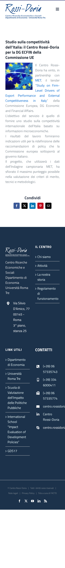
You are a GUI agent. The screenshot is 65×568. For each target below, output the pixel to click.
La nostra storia (43, 277)
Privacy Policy (28, 493)
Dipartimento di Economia (17, 362)
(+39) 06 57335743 (50, 369)
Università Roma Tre (14, 376)
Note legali (13, 493)
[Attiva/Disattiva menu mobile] (58, 9)
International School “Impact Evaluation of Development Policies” (17, 429)
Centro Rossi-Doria (51, 417)
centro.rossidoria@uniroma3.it (51, 406)
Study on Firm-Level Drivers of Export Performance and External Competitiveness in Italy (32, 93)
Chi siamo (44, 256)
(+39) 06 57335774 (50, 395)
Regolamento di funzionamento (47, 293)
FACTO (54, 493)
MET (38, 80)
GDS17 (12, 450)
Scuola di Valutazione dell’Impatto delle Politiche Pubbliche (17, 397)
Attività (42, 265)
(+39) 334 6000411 (49, 382)
